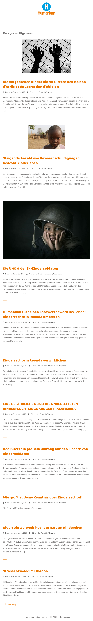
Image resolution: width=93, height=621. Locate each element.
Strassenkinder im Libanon (25, 571)
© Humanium (28, 617)
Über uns (40, 617)
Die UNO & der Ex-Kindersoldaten (30, 269)
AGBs (55, 617)
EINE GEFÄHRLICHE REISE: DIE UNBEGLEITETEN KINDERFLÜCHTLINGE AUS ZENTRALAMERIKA (40, 407)
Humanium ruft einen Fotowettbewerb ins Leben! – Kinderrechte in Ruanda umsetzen (45, 315)
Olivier (32, 92)
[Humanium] (46, 9)
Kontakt (48, 617)
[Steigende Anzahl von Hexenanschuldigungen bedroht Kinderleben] (46, 137)
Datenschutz (64, 617)
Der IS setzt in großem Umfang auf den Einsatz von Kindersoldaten (45, 452)
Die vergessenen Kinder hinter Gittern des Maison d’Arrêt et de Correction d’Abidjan (44, 85)
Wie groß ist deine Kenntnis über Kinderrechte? (42, 498)
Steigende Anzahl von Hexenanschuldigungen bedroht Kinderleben (41, 161)
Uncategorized (58, 274)
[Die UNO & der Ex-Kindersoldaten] (46, 230)
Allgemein (49, 92)
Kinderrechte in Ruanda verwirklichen (34, 361)
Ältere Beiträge (11, 605)
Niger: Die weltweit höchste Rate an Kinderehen (42, 528)
